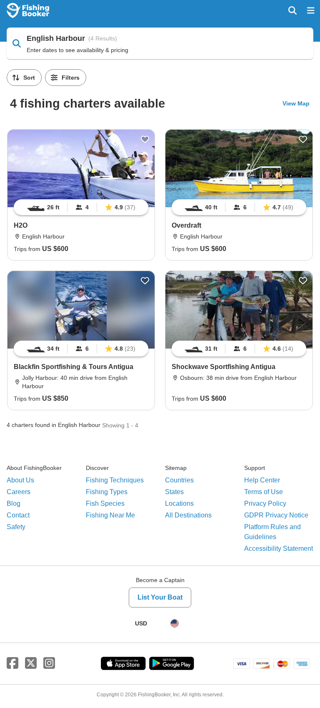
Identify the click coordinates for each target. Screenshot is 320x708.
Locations (179, 503)
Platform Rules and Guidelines (272, 531)
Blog (13, 503)
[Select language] (174, 623)
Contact (18, 515)
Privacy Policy (265, 503)
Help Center (262, 480)
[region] (81, 207)
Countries (179, 480)
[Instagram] (49, 663)
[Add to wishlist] (145, 139)
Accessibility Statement (278, 548)
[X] (31, 663)
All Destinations (188, 515)
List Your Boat (160, 597)
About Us (20, 480)
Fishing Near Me (110, 515)
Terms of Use (263, 491)
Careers (18, 491)
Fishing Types (107, 491)
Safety (16, 526)
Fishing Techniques (115, 480)
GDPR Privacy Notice (276, 515)
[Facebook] (12, 663)
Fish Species (105, 503)
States (174, 491)
